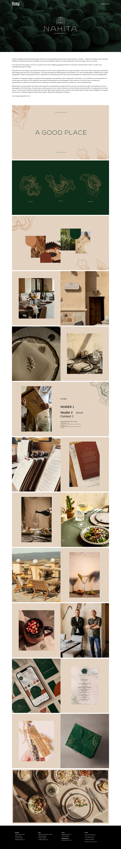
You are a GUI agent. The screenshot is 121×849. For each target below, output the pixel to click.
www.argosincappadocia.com (21, 96)
